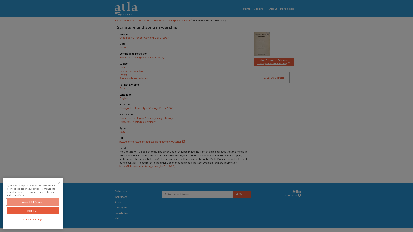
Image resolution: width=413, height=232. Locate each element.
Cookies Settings (32, 219)
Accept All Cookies (32, 202)
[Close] (59, 182)
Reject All (32, 210)
